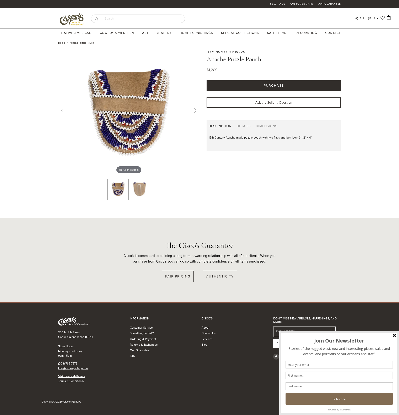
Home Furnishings (197, 33)
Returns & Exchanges (144, 345)
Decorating (307, 33)
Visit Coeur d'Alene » (71, 376)
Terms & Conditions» (71, 381)
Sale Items (276, 33)
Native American (77, 33)
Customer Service (141, 327)
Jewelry (164, 33)
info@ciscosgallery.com (73, 368)
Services (207, 339)
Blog (204, 345)
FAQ (132, 356)
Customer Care (301, 3)
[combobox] (143, 19)
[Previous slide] (62, 110)
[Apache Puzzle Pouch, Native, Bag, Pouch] (118, 189)
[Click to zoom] (128, 112)
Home (61, 43)
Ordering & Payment (143, 339)
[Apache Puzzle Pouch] (139, 189)
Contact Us (209, 333)
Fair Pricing (177, 276)
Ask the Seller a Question (273, 102)
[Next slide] (195, 110)
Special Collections (240, 33)
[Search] (96, 19)
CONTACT (333, 33)
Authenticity (220, 276)
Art (146, 33)
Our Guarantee (329, 3)
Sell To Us (277, 3)
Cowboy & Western (117, 33)
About (205, 327)
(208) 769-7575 (67, 363)
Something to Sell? (142, 333)
